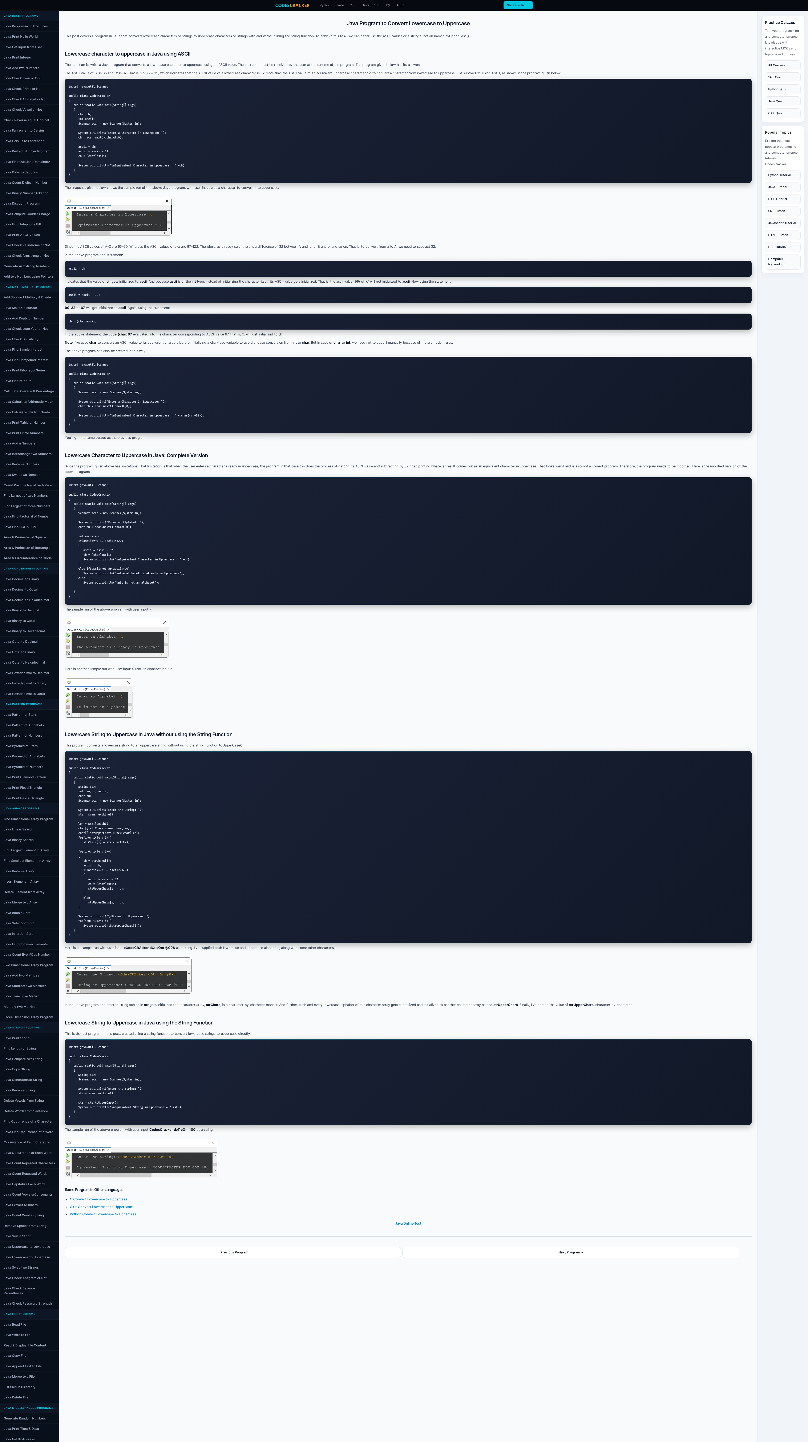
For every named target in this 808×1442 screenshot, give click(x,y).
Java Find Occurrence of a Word (28, 1132)
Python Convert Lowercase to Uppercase (103, 1214)
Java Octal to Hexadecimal (24, 662)
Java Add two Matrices (21, 975)
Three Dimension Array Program (28, 1017)
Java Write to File (17, 1335)
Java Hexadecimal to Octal (24, 694)
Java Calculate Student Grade (27, 412)
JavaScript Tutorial (782, 223)
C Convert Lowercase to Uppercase (98, 1199)
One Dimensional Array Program (28, 819)
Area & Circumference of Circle (28, 558)
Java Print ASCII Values (22, 235)
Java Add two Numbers (21, 68)
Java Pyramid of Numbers (23, 767)
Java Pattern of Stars (20, 715)
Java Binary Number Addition (26, 193)
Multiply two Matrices (20, 1007)
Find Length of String (20, 1048)
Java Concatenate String (23, 1080)
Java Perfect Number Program (27, 151)
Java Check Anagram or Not (25, 1278)
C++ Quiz (775, 113)
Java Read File (15, 1324)
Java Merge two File (19, 1376)
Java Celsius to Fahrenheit (24, 141)
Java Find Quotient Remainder (27, 162)
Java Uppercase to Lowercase (27, 1247)
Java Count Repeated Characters (29, 1163)
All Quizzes (776, 65)
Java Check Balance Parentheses (19, 1290)
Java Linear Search (18, 829)
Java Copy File (15, 1356)
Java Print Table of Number (24, 422)
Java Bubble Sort (17, 913)
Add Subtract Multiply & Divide (27, 297)
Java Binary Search (19, 840)
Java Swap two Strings (21, 1267)
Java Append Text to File (23, 1366)
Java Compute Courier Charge (27, 214)
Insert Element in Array (21, 881)
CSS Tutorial (777, 247)
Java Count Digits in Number (25, 183)
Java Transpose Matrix (21, 996)
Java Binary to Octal (19, 621)
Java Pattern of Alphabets (24, 725)
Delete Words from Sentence (26, 1111)
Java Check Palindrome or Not (27, 245)
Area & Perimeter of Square (25, 537)
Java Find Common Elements (26, 944)
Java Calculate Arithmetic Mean (28, 402)
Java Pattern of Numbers (23, 735)
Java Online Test (408, 1223)
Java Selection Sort (19, 923)
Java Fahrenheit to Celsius (24, 130)
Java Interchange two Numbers (28, 454)
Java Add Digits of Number (24, 318)
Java (340, 5)
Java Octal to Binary (19, 652)
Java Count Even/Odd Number (27, 954)
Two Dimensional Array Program (28, 965)
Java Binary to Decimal (21, 610)
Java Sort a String (17, 1236)
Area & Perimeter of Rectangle (27, 548)
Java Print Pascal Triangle (24, 798)
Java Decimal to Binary (21, 579)
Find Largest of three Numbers (27, 506)
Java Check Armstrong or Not (26, 256)
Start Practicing (518, 5)
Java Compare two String (23, 1059)
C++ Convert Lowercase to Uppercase (101, 1207)
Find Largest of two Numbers (26, 496)
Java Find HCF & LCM (20, 527)
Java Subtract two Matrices (25, 986)
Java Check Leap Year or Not (26, 329)
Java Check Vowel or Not (23, 110)
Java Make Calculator (20, 308)
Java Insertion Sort (18, 934)
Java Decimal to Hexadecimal (26, 600)
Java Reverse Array (19, 871)
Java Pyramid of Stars (21, 746)
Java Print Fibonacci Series (25, 370)
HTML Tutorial (778, 235)
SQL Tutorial (777, 211)
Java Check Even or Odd (22, 78)
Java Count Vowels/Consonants (28, 1194)
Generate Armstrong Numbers (27, 266)
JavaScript (370, 5)
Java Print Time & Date (21, 1429)
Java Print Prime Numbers (24, 433)
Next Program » (570, 1252)
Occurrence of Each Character (27, 1142)
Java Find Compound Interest (26, 360)
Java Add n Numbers (19, 443)
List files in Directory (20, 1387)
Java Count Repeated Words (25, 1174)
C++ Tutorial (777, 199)
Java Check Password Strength (28, 1303)
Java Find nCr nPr (17, 381)
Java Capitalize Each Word (24, 1184)
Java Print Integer (17, 57)
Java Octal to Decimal (21, 642)
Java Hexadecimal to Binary (25, 683)
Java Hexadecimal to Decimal (26, 673)
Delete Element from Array (24, 892)
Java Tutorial (777, 187)
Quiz (400, 5)
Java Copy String (17, 1069)
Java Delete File (16, 1397)
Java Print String (16, 1038)
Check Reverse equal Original (26, 120)
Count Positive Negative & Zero (28, 485)
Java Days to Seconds (21, 172)
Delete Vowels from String (24, 1101)
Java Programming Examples (26, 26)
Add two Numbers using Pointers (29, 276)
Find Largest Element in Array (26, 850)
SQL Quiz (775, 77)
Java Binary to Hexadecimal (25, 631)
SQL (388, 5)
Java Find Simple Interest (23, 349)
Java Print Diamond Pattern (25, 777)
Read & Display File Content (25, 1345)
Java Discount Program (22, 203)
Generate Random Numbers (25, 1418)
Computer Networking (776, 261)
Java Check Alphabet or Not (25, 99)
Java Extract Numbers (21, 1205)
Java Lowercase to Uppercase (27, 1257)
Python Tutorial (779, 175)
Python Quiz (777, 89)
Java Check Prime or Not (23, 89)
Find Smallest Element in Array (27, 861)
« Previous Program (233, 1252)
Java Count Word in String (24, 1215)
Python (325, 5)
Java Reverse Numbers (21, 464)
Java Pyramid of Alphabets (24, 756)
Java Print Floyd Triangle (23, 788)
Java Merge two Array (21, 902)
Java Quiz (775, 101)
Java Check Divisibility (21, 339)
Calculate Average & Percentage (29, 391)
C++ (353, 5)
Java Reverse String (19, 1090)
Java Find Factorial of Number (27, 516)
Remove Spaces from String (25, 1226)
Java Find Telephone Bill (22, 224)
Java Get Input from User (23, 47)
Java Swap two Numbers (22, 475)
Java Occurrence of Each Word (28, 1153)
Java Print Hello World (21, 37)
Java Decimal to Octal (21, 589)
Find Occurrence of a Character (28, 1121)
